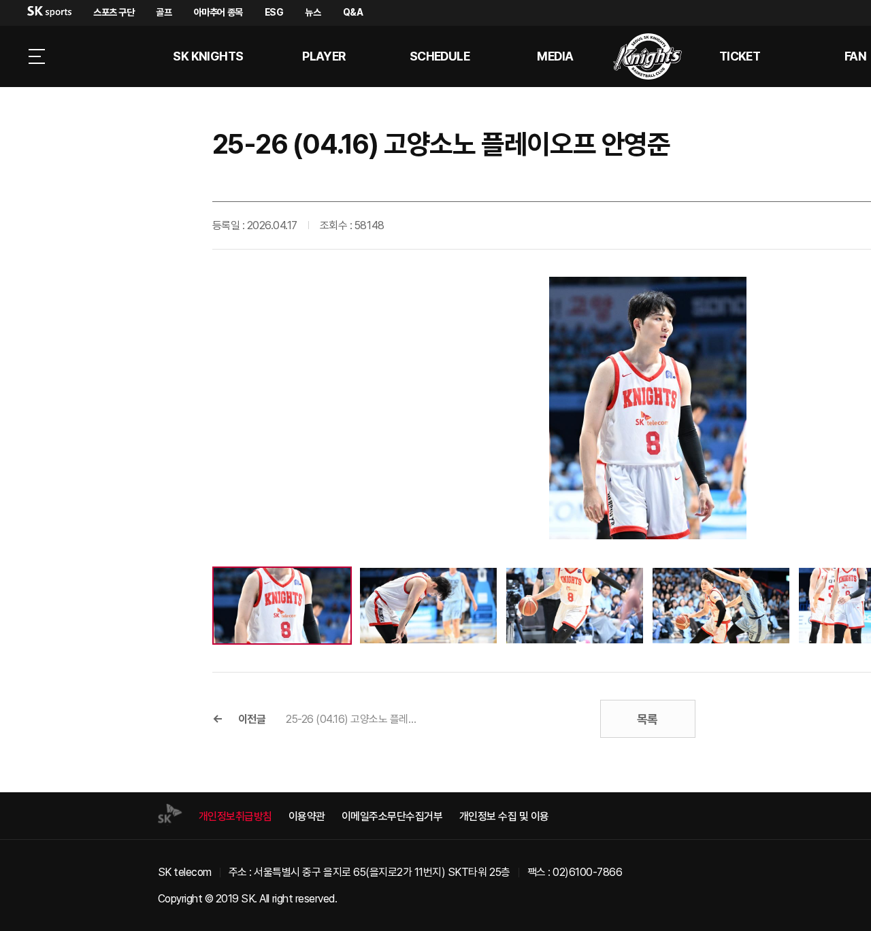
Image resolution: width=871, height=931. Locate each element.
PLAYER (324, 56)
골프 (163, 12)
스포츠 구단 (113, 12)
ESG (274, 12)
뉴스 (313, 12)
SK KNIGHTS (208, 56)
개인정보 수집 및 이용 (504, 816)
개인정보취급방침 (235, 816)
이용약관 (307, 816)
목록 (647, 719)
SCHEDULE (440, 56)
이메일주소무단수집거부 (392, 816)
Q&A (353, 12)
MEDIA (555, 56)
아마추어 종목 (218, 12)
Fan (855, 56)
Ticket (740, 56)
